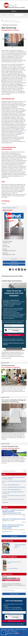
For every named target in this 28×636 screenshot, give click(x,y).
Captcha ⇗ (20, 332)
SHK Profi (19, 322)
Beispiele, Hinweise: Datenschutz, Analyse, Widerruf (13, 343)
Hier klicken (16, 330)
